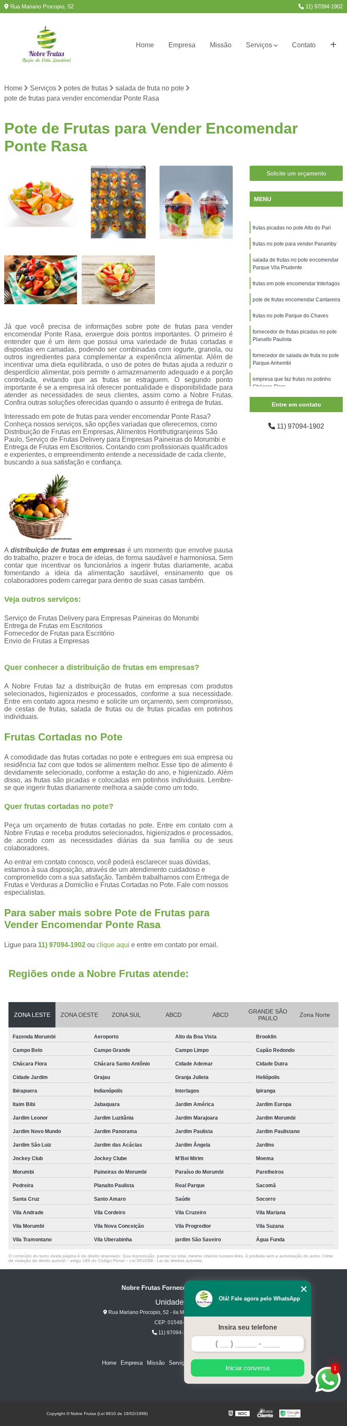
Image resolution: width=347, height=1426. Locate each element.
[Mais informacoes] (333, 45)
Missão (220, 45)
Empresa (182, 45)
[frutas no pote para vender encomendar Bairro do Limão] (196, 202)
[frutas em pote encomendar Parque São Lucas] (118, 279)
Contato (304, 45)
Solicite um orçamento (296, 173)
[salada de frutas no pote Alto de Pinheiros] (118, 202)
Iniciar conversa (248, 1367)
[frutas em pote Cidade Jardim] (40, 279)
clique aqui (112, 944)
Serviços (259, 45)
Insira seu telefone (247, 1327)
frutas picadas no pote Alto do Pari (292, 228)
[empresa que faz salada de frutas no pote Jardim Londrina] (40, 202)
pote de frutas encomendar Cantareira (296, 300)
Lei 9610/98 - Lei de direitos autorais (165, 1260)
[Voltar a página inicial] (46, 45)
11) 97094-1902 (323, 6)
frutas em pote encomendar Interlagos (296, 284)
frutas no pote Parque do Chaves (290, 316)
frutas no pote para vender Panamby (294, 244)
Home (145, 45)
